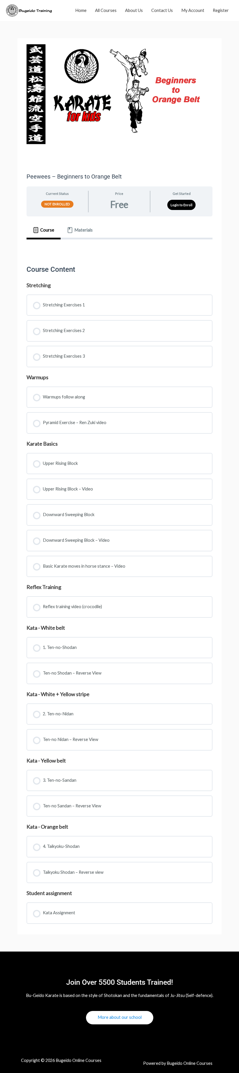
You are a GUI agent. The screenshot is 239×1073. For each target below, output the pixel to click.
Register (221, 10)
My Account (192, 10)
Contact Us (162, 10)
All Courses (106, 10)
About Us (134, 10)
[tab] (44, 230)
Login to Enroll (181, 205)
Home (81, 10)
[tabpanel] (119, 247)
